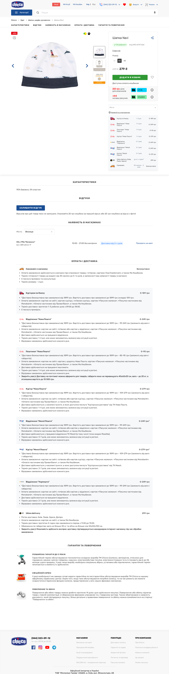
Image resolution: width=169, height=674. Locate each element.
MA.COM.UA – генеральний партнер (91, 663)
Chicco (14, 20)
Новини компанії (142, 653)
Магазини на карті (84, 643)
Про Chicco (139, 643)
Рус (94, 4)
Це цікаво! (139, 658)
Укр (87, 4)
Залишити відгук (30, 208)
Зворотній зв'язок (118, 653)
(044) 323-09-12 (40, 638)
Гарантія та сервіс (118, 648)
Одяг (22, 20)
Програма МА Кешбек (85, 648)
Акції (56, 4)
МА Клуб (66, 4)
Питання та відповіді (119, 658)
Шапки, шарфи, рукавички (39, 20)
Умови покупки (141, 663)
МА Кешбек (77, 4)
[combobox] (133, 107)
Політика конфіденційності (146, 648)
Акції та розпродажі (84, 653)
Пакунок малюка (118, 663)
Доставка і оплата (118, 643)
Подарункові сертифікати (87, 658)
